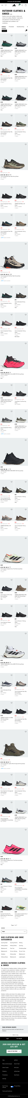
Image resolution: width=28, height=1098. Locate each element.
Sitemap (4, 1078)
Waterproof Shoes (4, 948)
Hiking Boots (4, 945)
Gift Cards (16, 1067)
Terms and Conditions (7, 1091)
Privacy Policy (17, 1086)
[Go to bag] (25, 5)
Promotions (5, 1075)
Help (3, 1060)
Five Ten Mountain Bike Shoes (13, 948)
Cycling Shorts (13, 942)
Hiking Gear (13, 954)
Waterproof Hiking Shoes (4, 951)
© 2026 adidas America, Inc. (14, 1096)
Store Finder (17, 1063)
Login (7, 1038)
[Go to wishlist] (5, 5)
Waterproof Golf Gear (22, 954)
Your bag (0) (19, 1038)
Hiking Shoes (4, 957)
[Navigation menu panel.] (2, 5)
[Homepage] (14, 5)
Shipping (4, 1071)
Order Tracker (5, 1067)
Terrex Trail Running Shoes (23, 951)
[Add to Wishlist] (11, 35)
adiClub (16, 1060)
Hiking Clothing (21, 943)
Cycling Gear (4, 942)
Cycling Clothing (21, 945)
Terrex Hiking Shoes (13, 951)
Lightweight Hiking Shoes (22, 957)
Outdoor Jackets (3, 954)
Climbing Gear (22, 948)
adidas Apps (17, 1071)
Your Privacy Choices (5, 1087)
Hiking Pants (13, 945)
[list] (14, 26)
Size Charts (16, 1075)
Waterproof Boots (13, 957)
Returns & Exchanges (7, 1063)
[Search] (22, 5)
